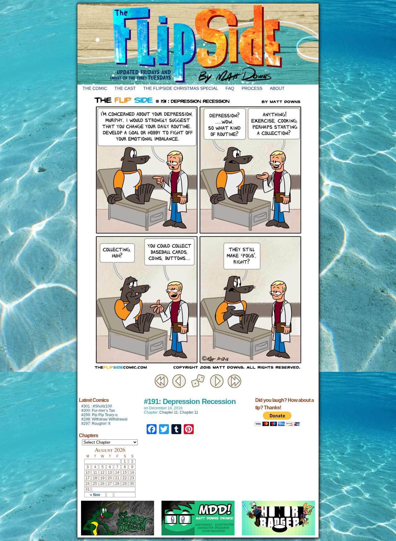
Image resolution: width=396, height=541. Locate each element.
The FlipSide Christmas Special (180, 88)
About (277, 88)
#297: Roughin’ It (95, 423)
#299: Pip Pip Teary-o (99, 415)
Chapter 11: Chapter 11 (178, 412)
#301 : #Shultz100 (96, 406)
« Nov (95, 495)
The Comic (95, 88)
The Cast (125, 88)
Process (252, 88)
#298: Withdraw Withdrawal (104, 419)
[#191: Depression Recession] (198, 371)
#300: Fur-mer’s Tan (98, 410)
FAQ (230, 88)
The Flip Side (229, 44)
